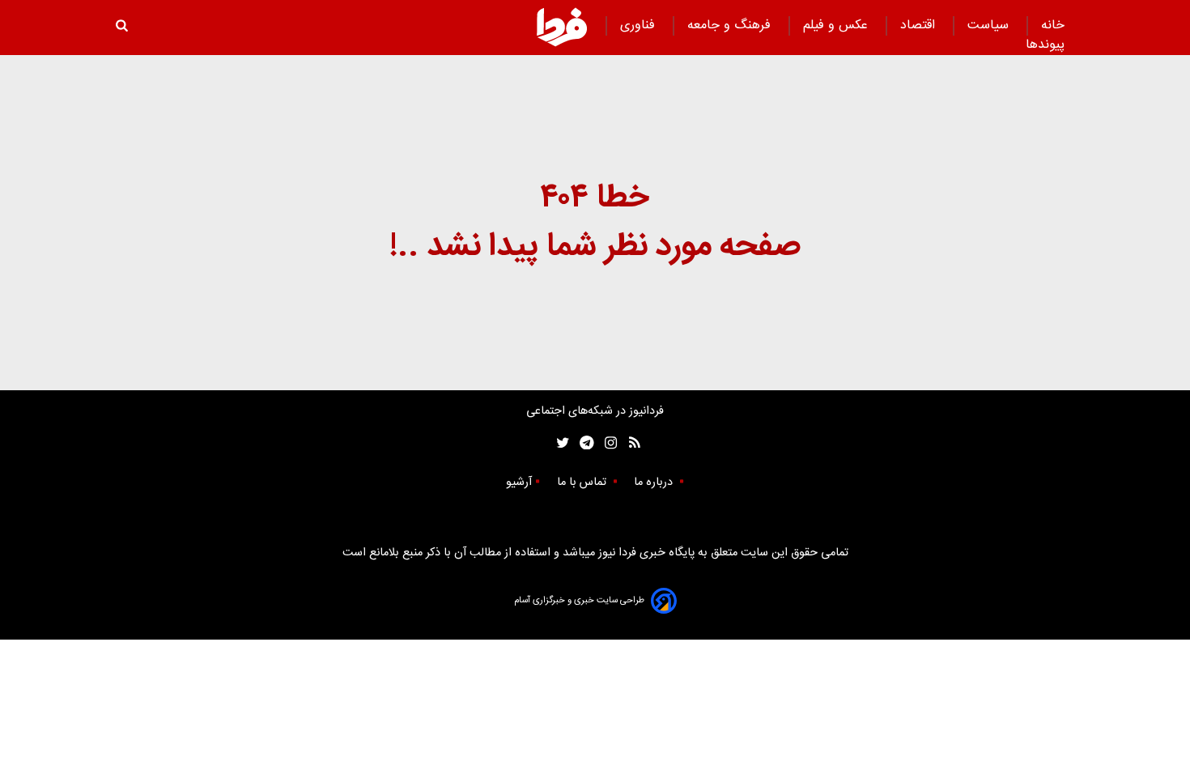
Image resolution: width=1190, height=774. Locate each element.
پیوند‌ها (1045, 45)
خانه (1053, 25)
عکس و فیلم (837, 25)
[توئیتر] (559, 443)
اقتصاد (919, 25)
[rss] (629, 443)
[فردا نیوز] (562, 26)
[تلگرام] (581, 443)
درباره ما (655, 482)
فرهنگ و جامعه (731, 25)
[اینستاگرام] (606, 443)
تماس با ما (583, 482)
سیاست (990, 25)
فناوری (639, 25)
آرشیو (519, 482)
